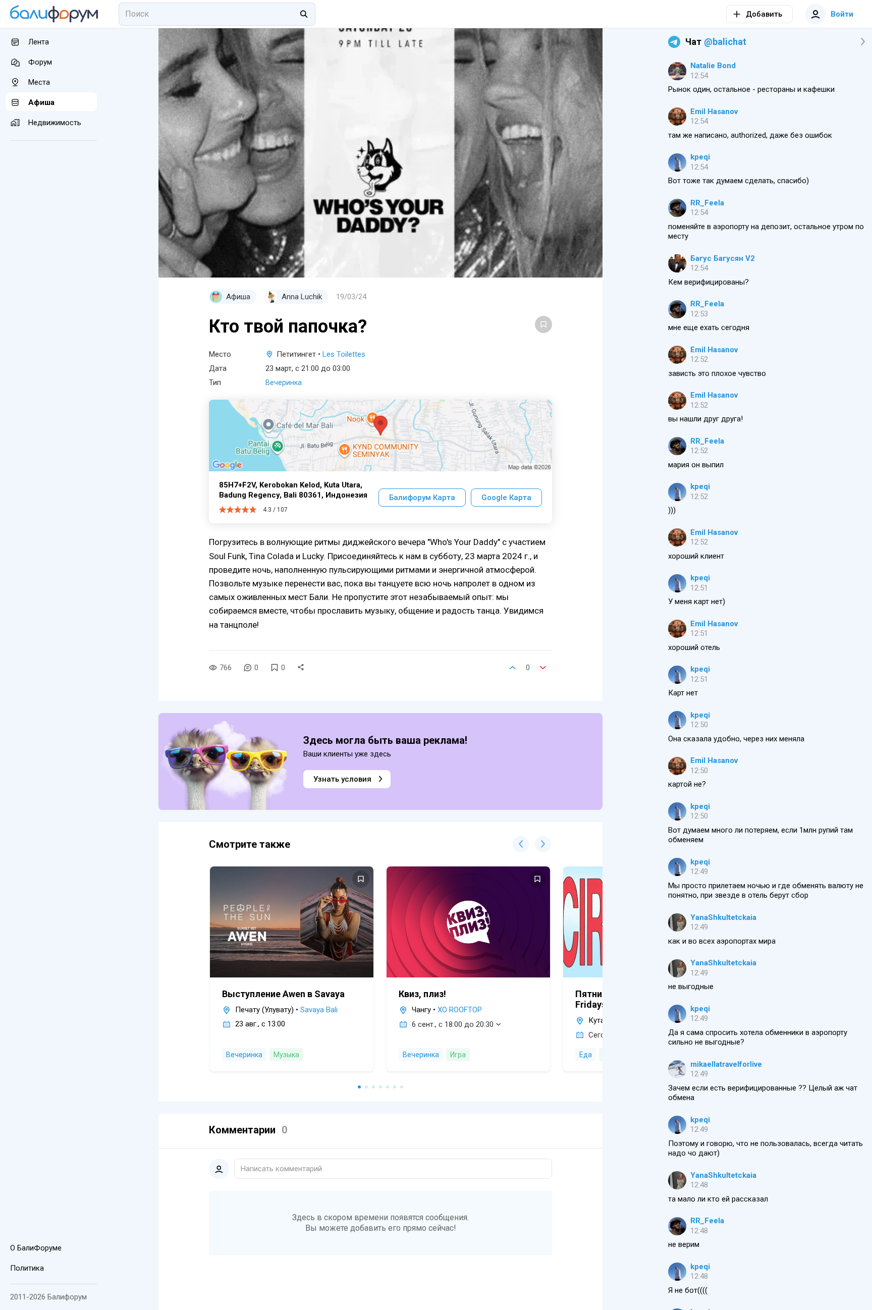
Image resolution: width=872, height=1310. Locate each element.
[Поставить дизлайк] (543, 668)
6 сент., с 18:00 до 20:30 (453, 1024)
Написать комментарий (281, 1168)
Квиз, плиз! (422, 994)
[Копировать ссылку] (300, 668)
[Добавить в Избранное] (543, 324)
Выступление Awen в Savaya (283, 994)
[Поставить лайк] (513, 668)
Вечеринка (283, 382)
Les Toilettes (343, 354)
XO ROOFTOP (460, 1009)
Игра (458, 1055)
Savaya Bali (319, 1009)
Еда (585, 1055)
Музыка (286, 1055)
